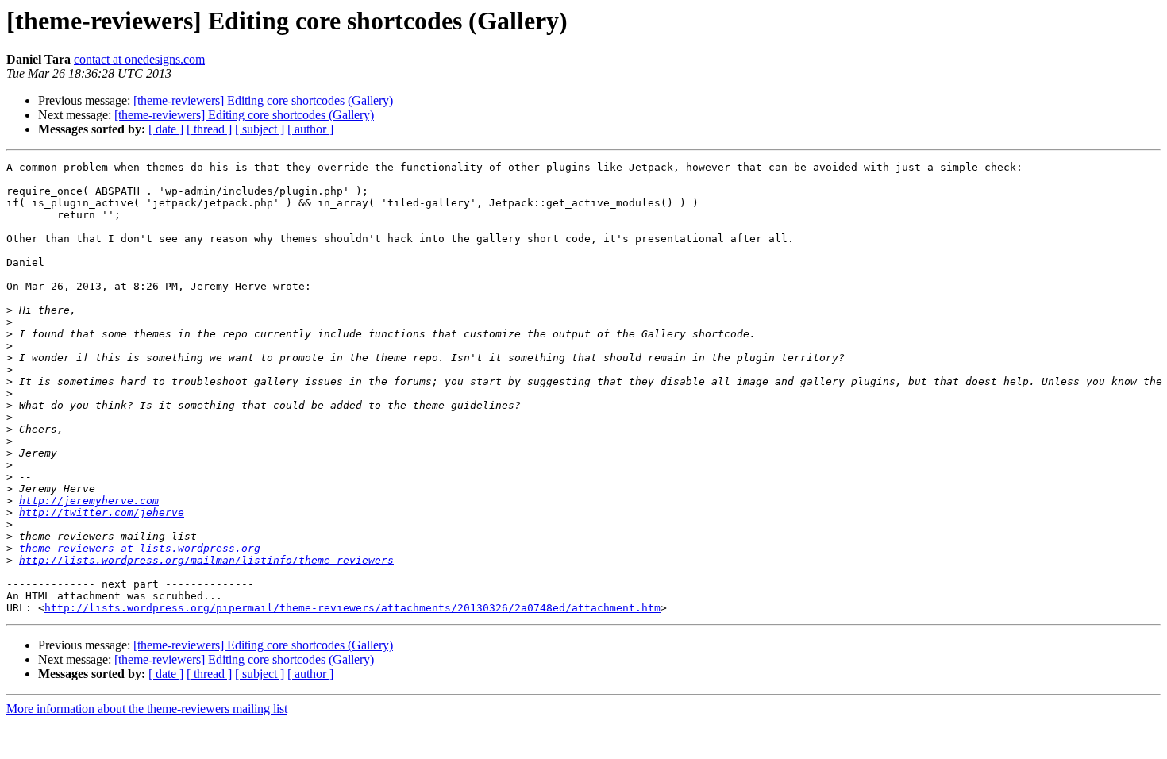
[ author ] (310, 129)
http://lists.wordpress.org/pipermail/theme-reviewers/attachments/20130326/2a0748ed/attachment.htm (352, 608)
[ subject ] (259, 129)
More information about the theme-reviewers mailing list (146, 708)
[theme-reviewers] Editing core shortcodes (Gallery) (263, 100)
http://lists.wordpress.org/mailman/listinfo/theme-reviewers (206, 560)
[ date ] (165, 129)
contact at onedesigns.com (139, 59)
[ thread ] (209, 129)
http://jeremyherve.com (89, 501)
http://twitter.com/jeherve (101, 512)
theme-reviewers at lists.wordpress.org (139, 548)
